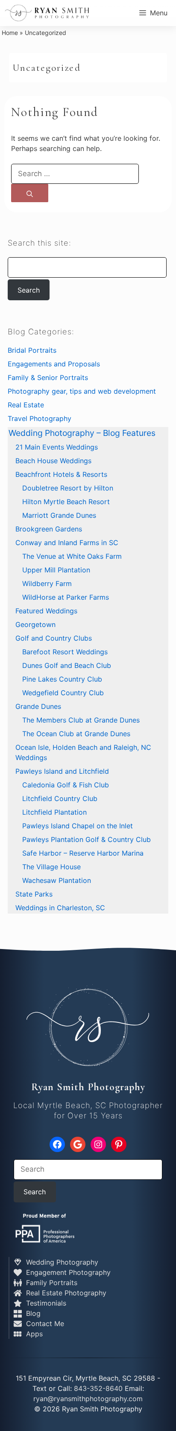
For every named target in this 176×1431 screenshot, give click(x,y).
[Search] (29, 193)
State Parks (34, 894)
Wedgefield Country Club (63, 692)
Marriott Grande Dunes (59, 515)
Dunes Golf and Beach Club (66, 665)
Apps (33, 1333)
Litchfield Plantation (54, 812)
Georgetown (35, 624)
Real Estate (26, 405)
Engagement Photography (67, 1272)
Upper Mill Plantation (56, 570)
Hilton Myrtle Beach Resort (66, 501)
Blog (32, 1313)
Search (29, 290)
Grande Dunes (38, 706)
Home (10, 32)
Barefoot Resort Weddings (65, 651)
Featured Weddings (46, 611)
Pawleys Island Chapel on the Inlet (77, 825)
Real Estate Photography (65, 1293)
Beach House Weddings (53, 460)
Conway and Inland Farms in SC (66, 542)
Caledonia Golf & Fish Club (65, 785)
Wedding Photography (61, 1262)
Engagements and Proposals (54, 364)
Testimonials (45, 1303)
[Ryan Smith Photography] (47, 13)
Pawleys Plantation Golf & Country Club (86, 839)
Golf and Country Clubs (53, 638)
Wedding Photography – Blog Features (82, 433)
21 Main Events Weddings (56, 447)
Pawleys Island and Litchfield (62, 771)
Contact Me (44, 1323)
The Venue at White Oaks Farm (72, 556)
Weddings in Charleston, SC (60, 907)
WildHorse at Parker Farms (65, 597)
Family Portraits (50, 1282)
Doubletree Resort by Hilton (67, 488)
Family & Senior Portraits (48, 377)
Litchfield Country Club (59, 798)
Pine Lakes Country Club (62, 679)
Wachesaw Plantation (56, 880)
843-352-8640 (98, 1388)
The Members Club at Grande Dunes (81, 720)
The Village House (51, 866)
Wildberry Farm (47, 583)
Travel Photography (39, 418)
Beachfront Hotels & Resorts (61, 474)
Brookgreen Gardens (48, 529)
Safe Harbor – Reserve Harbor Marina (83, 853)
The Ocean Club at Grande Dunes (76, 733)
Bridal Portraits (32, 350)
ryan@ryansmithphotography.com (88, 1398)
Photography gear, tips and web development (82, 391)
